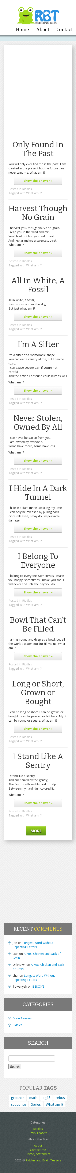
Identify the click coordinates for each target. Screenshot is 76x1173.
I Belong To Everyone (38, 561)
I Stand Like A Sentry (38, 761)
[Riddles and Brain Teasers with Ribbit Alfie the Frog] (38, 12)
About (42, 29)
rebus (60, 1097)
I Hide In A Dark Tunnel (38, 493)
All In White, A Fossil (38, 285)
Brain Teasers (22, 1018)
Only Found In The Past (38, 149)
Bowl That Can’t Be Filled (38, 624)
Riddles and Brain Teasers (43, 1160)
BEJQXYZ (38, 986)
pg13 (46, 1097)
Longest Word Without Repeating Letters (33, 945)
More (36, 830)
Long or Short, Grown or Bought (38, 692)
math (33, 1097)
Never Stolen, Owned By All (38, 423)
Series (36, 1104)
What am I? (34, 193)
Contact (65, 29)
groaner (17, 1097)
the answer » (38, 181)
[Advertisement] (38, 94)
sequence (18, 1104)
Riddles (27, 189)
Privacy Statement (38, 1154)
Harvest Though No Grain (38, 213)
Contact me (38, 1150)
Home (22, 29)
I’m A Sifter (38, 344)
